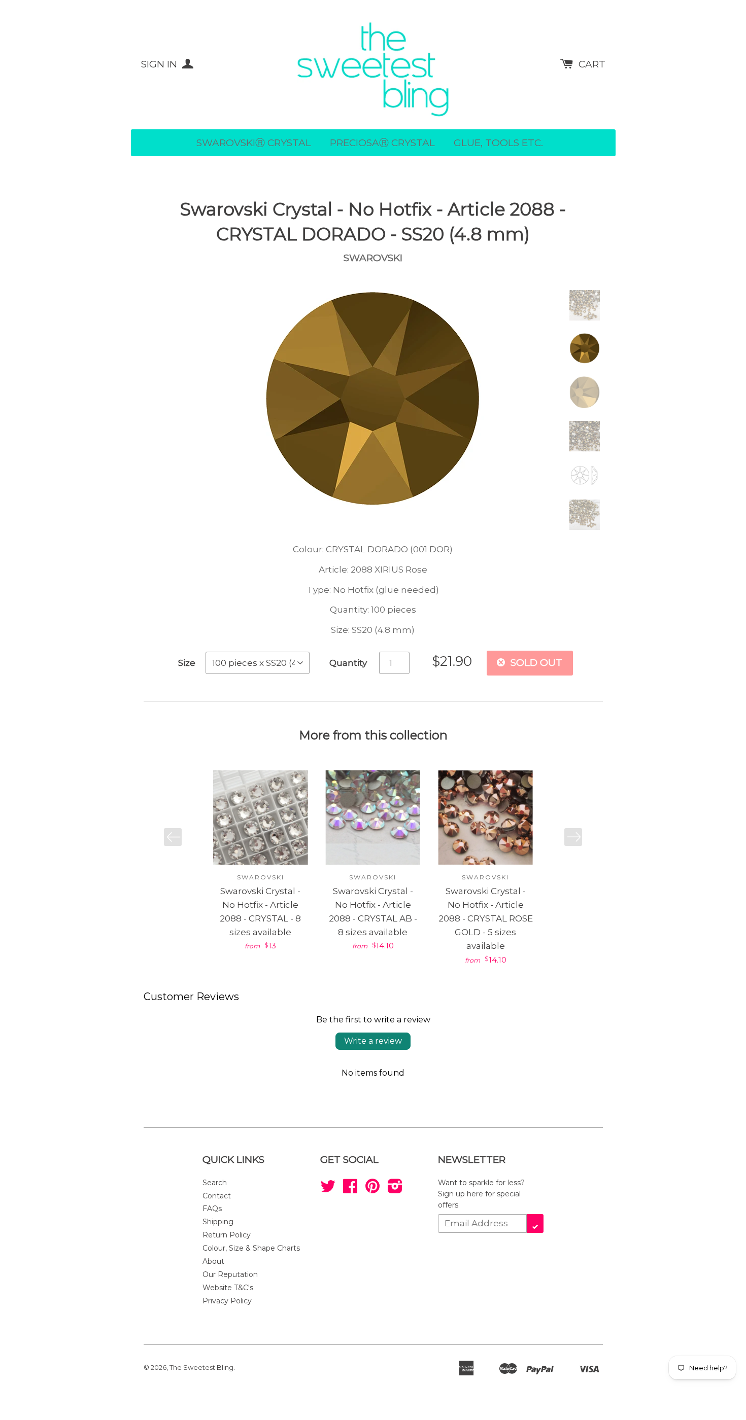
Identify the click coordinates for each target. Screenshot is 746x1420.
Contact (216, 1195)
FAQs (212, 1208)
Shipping (217, 1221)
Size (186, 663)
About (213, 1261)
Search (214, 1182)
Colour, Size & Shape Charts (251, 1248)
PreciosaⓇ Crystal (382, 143)
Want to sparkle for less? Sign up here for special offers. (481, 1194)
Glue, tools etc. (498, 143)
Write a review (373, 1041)
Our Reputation (230, 1274)
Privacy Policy (227, 1300)
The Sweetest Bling (201, 1367)
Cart (592, 64)
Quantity (348, 663)
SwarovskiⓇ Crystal (253, 143)
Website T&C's (227, 1287)
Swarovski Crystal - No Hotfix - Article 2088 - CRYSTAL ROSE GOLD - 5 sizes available (485, 918)
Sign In (160, 64)
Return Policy (226, 1234)
